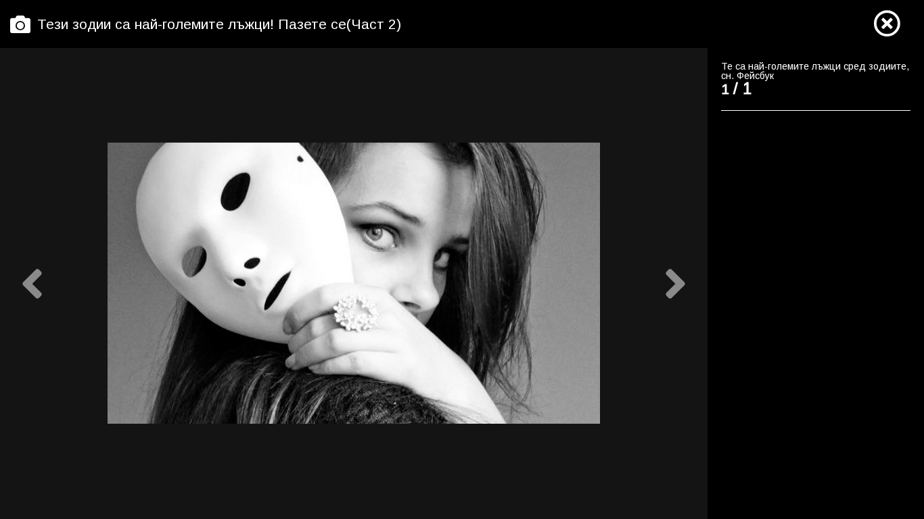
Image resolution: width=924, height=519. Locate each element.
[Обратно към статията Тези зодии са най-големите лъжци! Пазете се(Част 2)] (886, 24)
